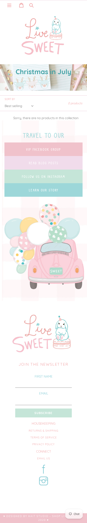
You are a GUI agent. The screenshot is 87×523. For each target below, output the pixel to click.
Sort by (10, 99)
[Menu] (9, 5)
